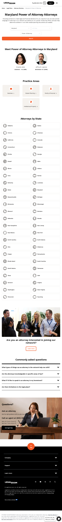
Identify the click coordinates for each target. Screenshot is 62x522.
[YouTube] (41, 482)
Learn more (31, 348)
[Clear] (29, 28)
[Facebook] (51, 482)
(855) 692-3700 (38, 3)
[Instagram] (36, 482)
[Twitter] (55, 482)
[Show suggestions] (50, 28)
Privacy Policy (10, 494)
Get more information (7, 519)
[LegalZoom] (11, 482)
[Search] (44, 3)
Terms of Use (50, 493)
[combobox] (20, 28)
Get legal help (9, 428)
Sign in (50, 3)
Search (31, 38)
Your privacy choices (10, 499)
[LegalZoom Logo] (9, 3)
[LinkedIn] (46, 482)
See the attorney (52, 514)
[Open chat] (59, 519)
